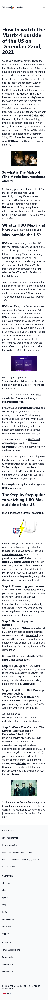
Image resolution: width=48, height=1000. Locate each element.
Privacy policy (7, 957)
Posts (4, 912)
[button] (44, 6)
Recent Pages (7, 971)
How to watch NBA (10, 845)
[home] (13, 7)
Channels (6, 890)
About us (6, 883)
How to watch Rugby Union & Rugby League (20, 860)
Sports (5, 897)
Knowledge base (9, 919)
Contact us (6, 926)
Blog (4, 905)
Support (5, 934)
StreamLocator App (10, 838)
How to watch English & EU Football (17, 852)
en (8, 993)
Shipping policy (8, 964)
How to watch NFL (10, 867)
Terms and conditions (11, 950)
